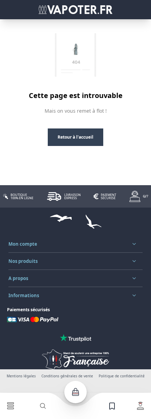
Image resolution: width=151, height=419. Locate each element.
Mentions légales (21, 375)
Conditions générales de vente (67, 375)
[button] (75, 244)
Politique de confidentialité (122, 375)
